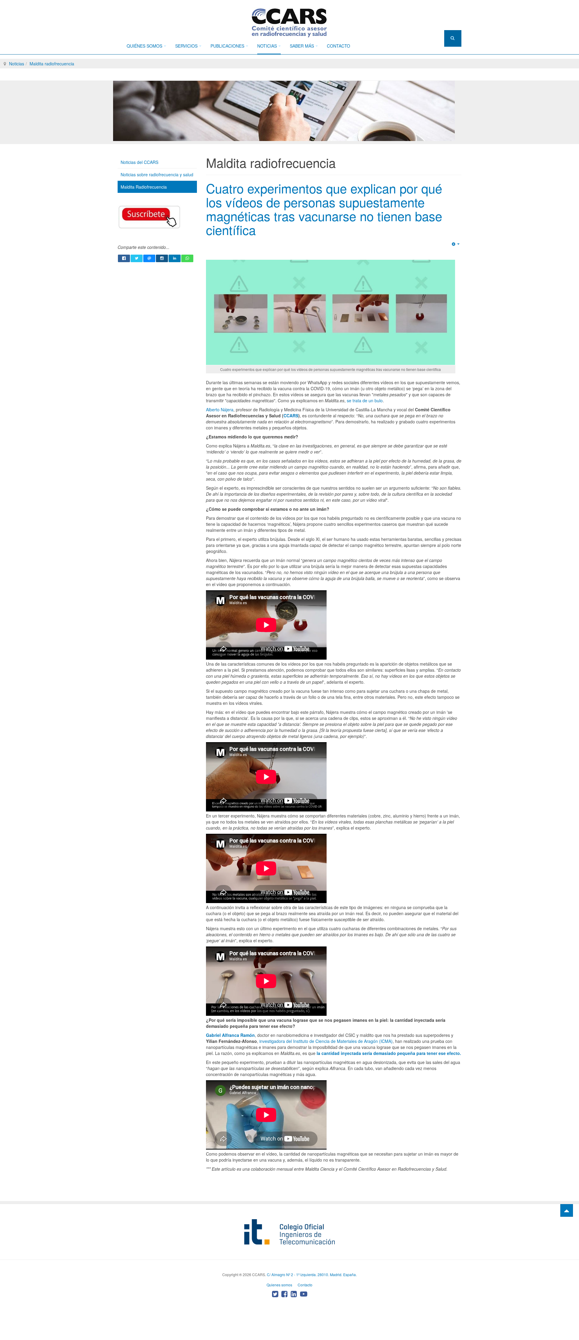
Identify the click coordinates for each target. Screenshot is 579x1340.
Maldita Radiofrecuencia (144, 187)
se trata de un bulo (364, 400)
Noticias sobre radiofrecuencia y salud (157, 174)
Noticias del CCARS (139, 162)
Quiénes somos (144, 46)
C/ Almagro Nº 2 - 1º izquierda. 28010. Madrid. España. (312, 1274)
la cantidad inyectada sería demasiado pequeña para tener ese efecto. (388, 1053)
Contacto (338, 46)
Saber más (302, 46)
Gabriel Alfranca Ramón (230, 1035)
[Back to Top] (566, 1210)
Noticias (267, 46)
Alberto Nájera (219, 409)
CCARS (290, 416)
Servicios (186, 46)
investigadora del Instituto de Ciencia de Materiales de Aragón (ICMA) (326, 1041)
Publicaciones (227, 46)
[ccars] (289, 23)
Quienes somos (279, 1284)
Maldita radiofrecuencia (52, 64)
